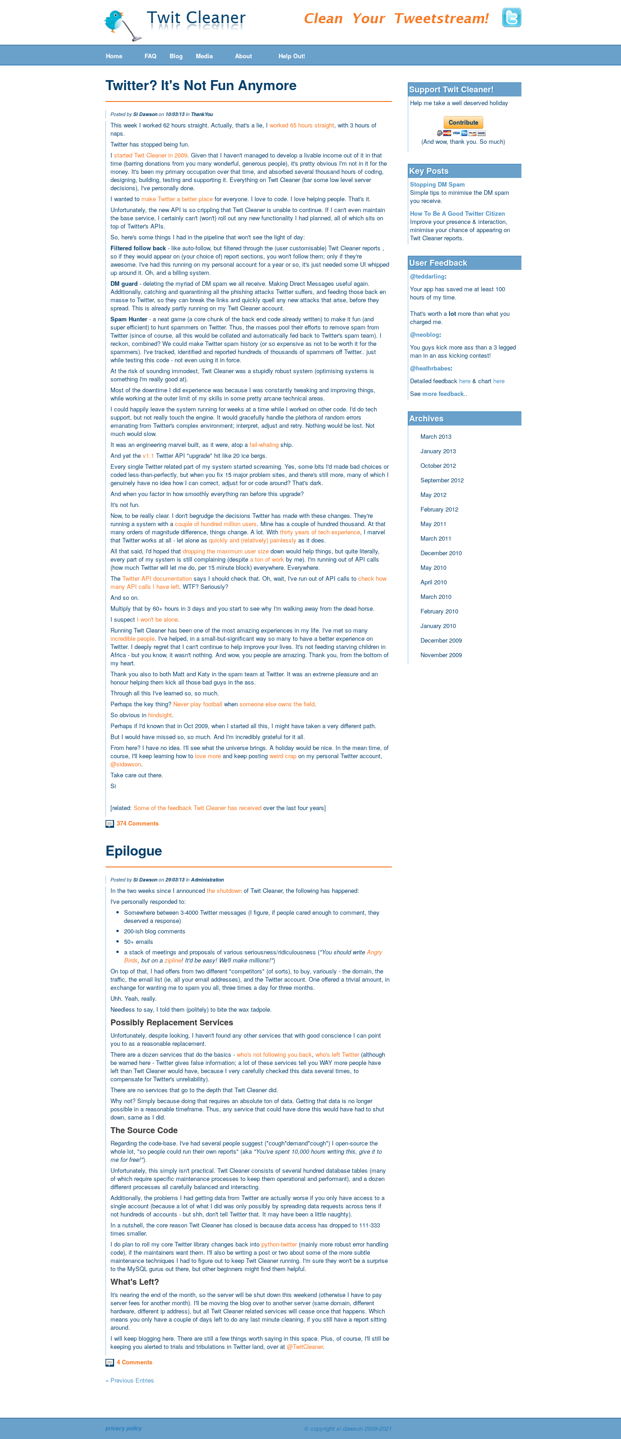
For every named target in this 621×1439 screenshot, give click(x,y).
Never (181, 703)
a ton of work (267, 559)
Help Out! (292, 55)
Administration (207, 879)
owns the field (296, 703)
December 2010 (441, 552)
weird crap (283, 755)
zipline (173, 960)
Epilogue (133, 850)
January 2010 (438, 625)
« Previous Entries (129, 1380)
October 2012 (438, 465)
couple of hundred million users (216, 523)
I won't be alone (157, 619)
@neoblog (424, 334)
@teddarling (427, 276)
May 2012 (433, 494)
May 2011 (433, 523)
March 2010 (436, 596)
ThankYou (202, 114)
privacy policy (123, 1428)
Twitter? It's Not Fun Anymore (201, 84)
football (212, 703)
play (195, 703)
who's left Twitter (337, 1054)
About (243, 55)
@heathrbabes (430, 368)
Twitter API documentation (157, 578)
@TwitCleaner (305, 1346)
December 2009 (441, 640)
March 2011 (436, 538)
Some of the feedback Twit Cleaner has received (197, 807)
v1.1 (148, 455)
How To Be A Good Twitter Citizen (457, 213)
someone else (258, 703)
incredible (122, 638)
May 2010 (433, 567)
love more (208, 755)
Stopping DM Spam (437, 184)
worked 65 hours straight (302, 125)
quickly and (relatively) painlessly (252, 540)
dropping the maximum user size (226, 551)
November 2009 (441, 654)
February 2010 (439, 611)
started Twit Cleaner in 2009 (150, 155)
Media (204, 55)
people (146, 638)
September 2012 (442, 480)
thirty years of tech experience (320, 531)
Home (114, 55)
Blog (176, 55)
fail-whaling (264, 444)
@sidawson (125, 764)
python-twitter (279, 1244)
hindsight (160, 714)
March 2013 (436, 436)
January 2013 (438, 450)
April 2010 (434, 582)
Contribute (463, 122)
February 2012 (439, 509)
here (465, 380)
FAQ (150, 55)
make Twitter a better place (177, 198)
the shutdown (224, 890)
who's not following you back (274, 1054)
